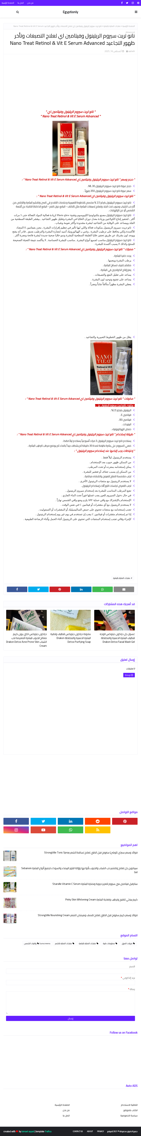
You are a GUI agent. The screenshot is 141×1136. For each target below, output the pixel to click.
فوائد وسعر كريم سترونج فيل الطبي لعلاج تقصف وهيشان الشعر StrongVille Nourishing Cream (88, 915)
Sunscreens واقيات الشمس (37, 943)
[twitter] (127, 3)
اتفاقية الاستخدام (129, 1105)
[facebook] (121, 3)
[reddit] (97, 821)
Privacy (100, 1131)
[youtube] (43, 829)
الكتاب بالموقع (130, 1110)
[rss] (97, 829)
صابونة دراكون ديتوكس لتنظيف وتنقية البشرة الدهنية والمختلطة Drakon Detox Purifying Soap (70, 638)
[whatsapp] (70, 829)
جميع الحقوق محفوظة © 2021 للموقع (122, 1131)
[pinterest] (137, 3)
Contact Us (78, 1131)
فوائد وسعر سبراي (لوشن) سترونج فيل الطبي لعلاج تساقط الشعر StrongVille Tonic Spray (91, 853)
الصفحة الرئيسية (8, 3)
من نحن (30, 3)
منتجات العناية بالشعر (63, 943)
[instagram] (133, 3)
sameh (131, 51)
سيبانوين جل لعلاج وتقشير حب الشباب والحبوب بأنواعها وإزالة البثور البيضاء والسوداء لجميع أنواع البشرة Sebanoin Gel (79, 870)
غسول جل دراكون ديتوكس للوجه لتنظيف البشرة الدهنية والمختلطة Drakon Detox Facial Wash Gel (117, 638)
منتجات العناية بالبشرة (112, 26)
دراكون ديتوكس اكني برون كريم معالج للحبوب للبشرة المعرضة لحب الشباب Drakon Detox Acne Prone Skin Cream (26, 640)
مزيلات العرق (127, 943)
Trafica (48, 1131)
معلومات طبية (109, 943)
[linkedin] (70, 821)
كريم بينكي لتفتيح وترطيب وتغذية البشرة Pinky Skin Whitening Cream (101, 900)
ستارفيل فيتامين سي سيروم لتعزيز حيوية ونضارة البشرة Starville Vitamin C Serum (95, 884)
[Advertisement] (71, 82)
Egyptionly (70, 12)
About (90, 1131)
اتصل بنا (21, 3)
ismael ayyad (28, 1131)
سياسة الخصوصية (129, 1115)
